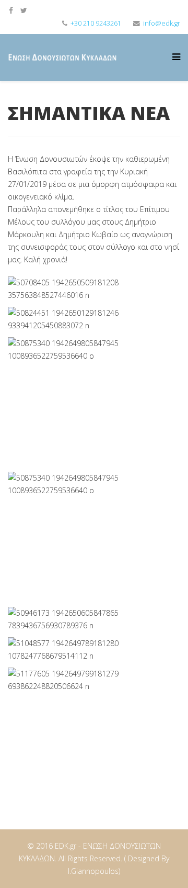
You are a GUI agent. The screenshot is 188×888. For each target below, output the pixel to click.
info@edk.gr (161, 23)
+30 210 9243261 (95, 23)
